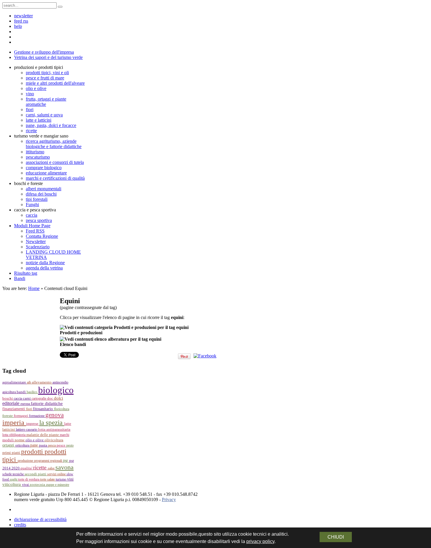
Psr (66, 460)
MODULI (8, 440)
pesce (61, 445)
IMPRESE (32, 424)
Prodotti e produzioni (81, 332)
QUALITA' (27, 468)
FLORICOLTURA (61, 409)
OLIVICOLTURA (54, 440)
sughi (14, 479)
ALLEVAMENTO (42, 382)
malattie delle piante (43, 434)
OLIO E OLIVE (35, 440)
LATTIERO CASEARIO (27, 429)
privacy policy (260, 541)
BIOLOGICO (56, 390)
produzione (26, 461)
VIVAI (26, 485)
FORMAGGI (21, 416)
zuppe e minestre (57, 485)
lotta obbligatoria (14, 435)
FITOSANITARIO (43, 409)
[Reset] (60, 7)
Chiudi (336, 537)
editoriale (11, 403)
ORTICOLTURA (22, 445)
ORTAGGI (8, 445)
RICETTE (40, 467)
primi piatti (11, 452)
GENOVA (54, 414)
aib (29, 382)
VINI (70, 479)
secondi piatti (36, 474)
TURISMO (61, 479)
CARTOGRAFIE (39, 398)
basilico (32, 392)
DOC (50, 398)
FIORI (29, 409)
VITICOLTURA (12, 484)
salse (51, 468)
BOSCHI (8, 398)
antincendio (60, 382)
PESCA (52, 445)
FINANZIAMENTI (14, 409)
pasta (43, 445)
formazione (37, 416)
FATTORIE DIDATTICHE (47, 403)
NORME (20, 440)
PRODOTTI (33, 451)
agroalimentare (14, 382)
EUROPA (26, 404)
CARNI (27, 398)
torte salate (48, 479)
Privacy (169, 499)
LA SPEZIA (51, 422)
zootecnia (38, 484)
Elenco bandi (73, 344)
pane (34, 445)
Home (34, 288)
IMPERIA (14, 422)
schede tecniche (13, 474)
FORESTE (8, 415)
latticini (9, 429)
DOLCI (58, 398)
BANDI (22, 392)
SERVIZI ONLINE (57, 474)
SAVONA (64, 467)
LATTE (67, 424)
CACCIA (18, 398)
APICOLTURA (9, 392)
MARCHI (64, 435)
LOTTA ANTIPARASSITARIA (54, 429)
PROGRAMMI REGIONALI (48, 461)
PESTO (70, 445)
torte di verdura (29, 479)
